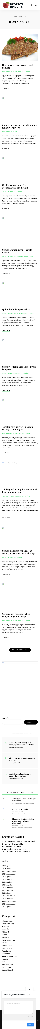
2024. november (8, 896)
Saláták (5, 962)
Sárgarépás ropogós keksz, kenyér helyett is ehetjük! (16, 615)
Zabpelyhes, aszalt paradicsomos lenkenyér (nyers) (19, 126)
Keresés (5, 718)
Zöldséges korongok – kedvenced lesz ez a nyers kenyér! (19, 490)
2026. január (7, 868)
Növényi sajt (7, 945)
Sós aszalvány (24, 71)
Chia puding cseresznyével (14, 849)
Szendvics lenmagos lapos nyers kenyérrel (19, 368)
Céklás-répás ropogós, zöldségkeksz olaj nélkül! (15, 186)
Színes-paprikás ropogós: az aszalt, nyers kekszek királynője (18, 552)
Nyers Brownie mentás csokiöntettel (18, 841)
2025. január (7, 893)
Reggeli (13, 373)
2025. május (7, 882)
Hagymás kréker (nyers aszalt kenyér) (17, 66)
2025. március (7, 887)
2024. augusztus (9, 904)
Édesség (5, 926)
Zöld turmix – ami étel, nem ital (16, 851)
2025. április (7, 885)
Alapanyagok (7, 921)
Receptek (13, 71)
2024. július (6, 907)
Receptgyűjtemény (9, 956)
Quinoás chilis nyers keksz (16, 309)
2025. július (6, 877)
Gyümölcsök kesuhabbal (13, 844)
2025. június (7, 879)
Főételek (5, 932)
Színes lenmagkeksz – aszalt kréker (17, 251)
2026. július (6, 866)
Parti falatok (7, 948)
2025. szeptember (9, 871)
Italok (4, 935)
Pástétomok (7, 951)
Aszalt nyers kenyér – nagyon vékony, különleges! (17, 428)
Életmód (5, 929)
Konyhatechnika (8, 940)
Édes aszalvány (8, 924)
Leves (4, 943)
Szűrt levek (6, 967)
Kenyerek (5, 71)
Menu (36, 5)
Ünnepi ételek (28, 256)
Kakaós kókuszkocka (11, 846)
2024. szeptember (9, 901)
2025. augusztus (9, 874)
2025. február (7, 890)
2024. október (7, 898)
